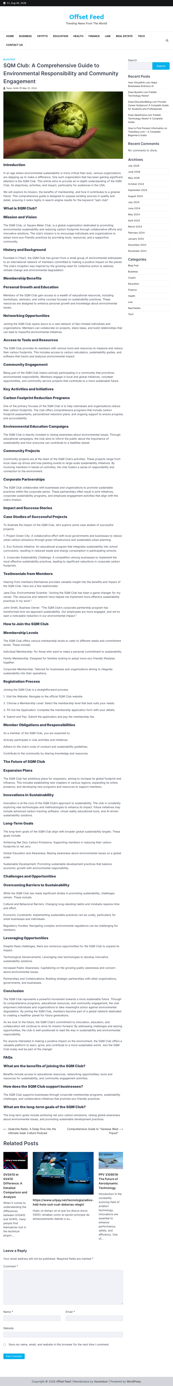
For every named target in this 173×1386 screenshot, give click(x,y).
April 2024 (134, 220)
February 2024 (136, 232)
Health (78, 36)
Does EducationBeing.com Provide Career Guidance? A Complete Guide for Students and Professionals (148, 105)
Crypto (42, 36)
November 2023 (137, 250)
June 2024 (134, 208)
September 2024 (137, 190)
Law (108, 36)
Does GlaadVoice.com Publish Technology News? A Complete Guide (145, 118)
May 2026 (134, 177)
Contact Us (14, 45)
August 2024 (135, 196)
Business (25, 36)
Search (132, 60)
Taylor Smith (12, 88)
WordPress (134, 1381)
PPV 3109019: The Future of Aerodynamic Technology (108, 1181)
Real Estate (124, 36)
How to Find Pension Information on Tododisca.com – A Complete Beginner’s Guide (147, 132)
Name (8, 1311)
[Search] (167, 40)
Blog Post (9, 59)
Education (60, 36)
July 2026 (133, 165)
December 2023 (137, 244)
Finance (94, 36)
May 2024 (134, 214)
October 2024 (136, 183)
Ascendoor (101, 1381)
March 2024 (135, 226)
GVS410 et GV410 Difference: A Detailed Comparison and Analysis (15, 1186)
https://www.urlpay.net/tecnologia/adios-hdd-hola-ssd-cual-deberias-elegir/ (63, 1202)
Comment (10, 1266)
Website (8, 1328)
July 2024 (133, 202)
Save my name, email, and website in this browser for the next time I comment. (59, 1344)
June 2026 (134, 171)
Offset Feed (86, 17)
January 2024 (136, 238)
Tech (141, 36)
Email (70, 1311)
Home (10, 36)
